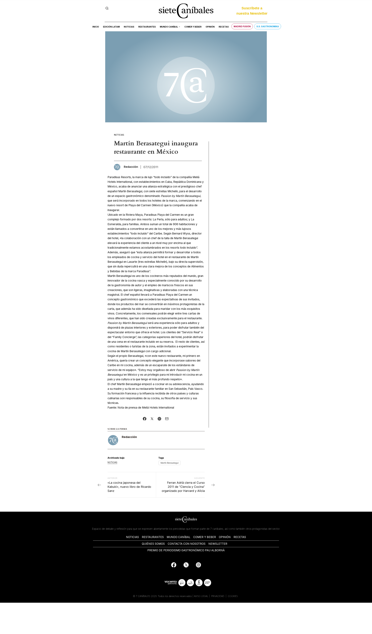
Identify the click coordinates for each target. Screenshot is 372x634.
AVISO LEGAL (201, 596)
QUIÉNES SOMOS (153, 543)
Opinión (210, 26)
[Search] (107, 8)
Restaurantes (147, 26)
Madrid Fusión (242, 26)
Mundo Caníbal (169, 26)
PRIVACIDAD (218, 596)
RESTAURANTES (153, 537)
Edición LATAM (111, 26)
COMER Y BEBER (204, 537)
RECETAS (240, 537)
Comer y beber (193, 26)
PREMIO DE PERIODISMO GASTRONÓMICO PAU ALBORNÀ (186, 550)
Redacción (129, 437)
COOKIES (233, 596)
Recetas (224, 26)
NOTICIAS (132, 537)
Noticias (129, 26)
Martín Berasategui (169, 463)
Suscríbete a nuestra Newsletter (252, 10)
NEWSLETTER (217, 543)
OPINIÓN (225, 537)
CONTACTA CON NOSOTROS (186, 543)
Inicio (95, 26)
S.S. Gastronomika (267, 26)
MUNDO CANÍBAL (178, 537)
